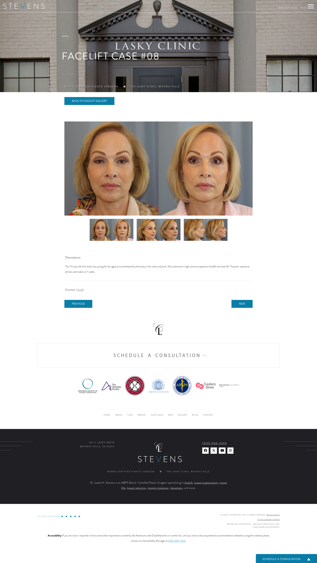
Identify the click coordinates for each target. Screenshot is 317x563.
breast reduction (136, 488)
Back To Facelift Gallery (89, 101)
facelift (189, 483)
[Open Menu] (311, 6)
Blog (195, 415)
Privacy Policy (273, 515)
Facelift (80, 290)
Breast (142, 415)
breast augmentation (206, 483)
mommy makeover (158, 488)
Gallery (182, 415)
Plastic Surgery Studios (268, 520)
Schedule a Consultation (157, 355)
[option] (158, 168)
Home (107, 415)
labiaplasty (176, 488)
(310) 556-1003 (288, 8)
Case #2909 (157, 415)
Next (242, 304)
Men (170, 415)
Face (130, 415)
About (119, 415)
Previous (78, 304)
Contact (208, 415)
